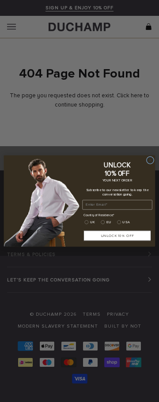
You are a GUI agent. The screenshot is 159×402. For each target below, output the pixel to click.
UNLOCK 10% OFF (117, 235)
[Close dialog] (150, 160)
